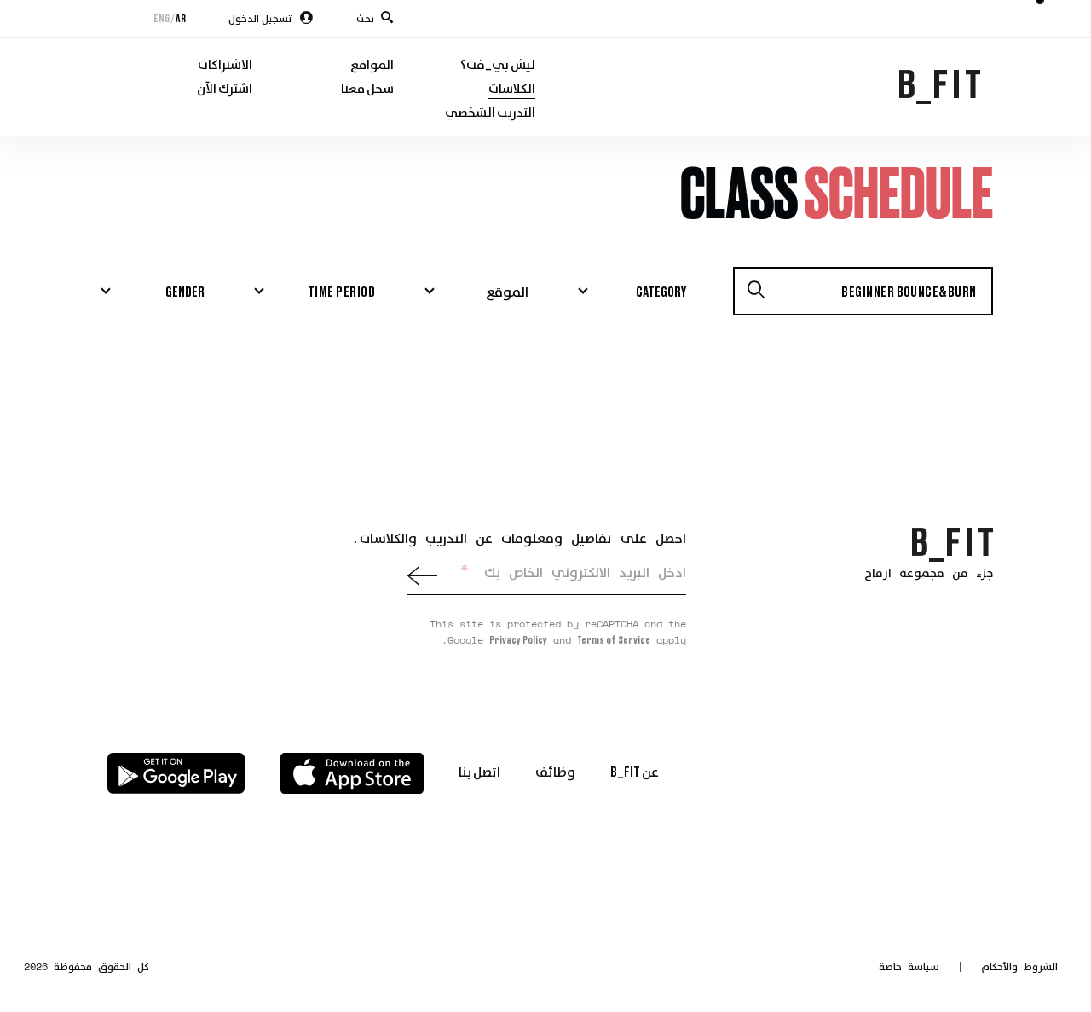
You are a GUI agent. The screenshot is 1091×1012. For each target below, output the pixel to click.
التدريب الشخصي (490, 111)
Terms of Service (613, 639)
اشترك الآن (224, 87)
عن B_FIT (634, 771)
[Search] (756, 291)
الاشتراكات (225, 64)
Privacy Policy (518, 639)
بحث (365, 18)
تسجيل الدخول (260, 18)
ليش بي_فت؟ (497, 64)
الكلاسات (511, 87)
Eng (161, 18)
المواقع (372, 64)
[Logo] (952, 543)
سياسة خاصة (909, 966)
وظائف (555, 771)
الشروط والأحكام (1019, 966)
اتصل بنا (479, 771)
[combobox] (630, 291)
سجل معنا (367, 87)
